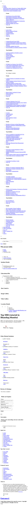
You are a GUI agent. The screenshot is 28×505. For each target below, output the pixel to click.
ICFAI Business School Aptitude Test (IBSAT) (16, 105)
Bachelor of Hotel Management (13, 128)
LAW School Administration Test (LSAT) (15, 65)
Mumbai (5, 452)
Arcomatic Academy (10, 176)
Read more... (20, 491)
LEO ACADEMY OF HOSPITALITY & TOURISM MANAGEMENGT (15, 135)
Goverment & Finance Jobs (15, 9)
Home (4, 5)
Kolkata (5, 461)
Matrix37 (8, 182)
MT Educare (8, 115)
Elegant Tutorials (9, 219)
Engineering (6, 8)
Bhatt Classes (9, 223)
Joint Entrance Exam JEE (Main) (13, 16)
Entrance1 (5, 498)
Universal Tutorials (10, 224)
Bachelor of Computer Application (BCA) (15, 168)
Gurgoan (5, 457)
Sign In (4, 233)
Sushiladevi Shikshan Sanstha (12, 136)
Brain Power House (10, 201)
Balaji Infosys (9, 54)
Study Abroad (12, 8)
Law (16, 8)
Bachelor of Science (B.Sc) (12, 194)
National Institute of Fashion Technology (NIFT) (16, 85)
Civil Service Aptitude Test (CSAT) (13, 66)
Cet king (8, 116)
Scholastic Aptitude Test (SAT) (12, 46)
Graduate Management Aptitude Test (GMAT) (16, 42)
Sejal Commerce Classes (11, 117)
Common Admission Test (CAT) (13, 101)
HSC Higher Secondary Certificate (13, 209)
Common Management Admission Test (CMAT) (16, 102)
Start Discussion (6, 227)
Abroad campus (9, 55)
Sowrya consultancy (10, 56)
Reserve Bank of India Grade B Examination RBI (16, 154)
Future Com (5, 356)
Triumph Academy (10, 33)
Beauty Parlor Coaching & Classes (13, 92)
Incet (7, 141)
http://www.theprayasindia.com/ (10, 268)
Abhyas (7, 34)
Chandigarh (5, 462)
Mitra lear (5, 380)
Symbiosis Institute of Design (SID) (13, 83)
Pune (4, 454)
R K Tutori (5, 341)
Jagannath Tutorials (10, 221)
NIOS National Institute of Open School (14, 214)
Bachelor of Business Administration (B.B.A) (15, 195)
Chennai (5, 460)
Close (4, 243)
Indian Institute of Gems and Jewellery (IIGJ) (15, 84)
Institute (5, 250)
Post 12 (5, 229)
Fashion (19, 8)
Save (2, 243)
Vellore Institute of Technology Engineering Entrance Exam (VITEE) (15, 21)
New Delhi (5, 451)
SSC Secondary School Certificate (13, 208)
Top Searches (6, 443)
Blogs (4, 434)
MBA (22, 8)
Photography (8, 170)
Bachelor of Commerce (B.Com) (13, 191)
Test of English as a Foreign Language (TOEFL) (16, 47)
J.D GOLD (8, 94)
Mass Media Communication (12, 171)
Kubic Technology (10, 181)
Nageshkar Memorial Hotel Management (15, 143)
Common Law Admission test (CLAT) (14, 68)
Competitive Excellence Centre (12, 161)
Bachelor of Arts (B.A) (11, 192)
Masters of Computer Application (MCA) (15, 167)
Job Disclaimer (6, 437)
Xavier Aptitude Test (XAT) (12, 103)
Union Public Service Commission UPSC (15, 155)
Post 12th (5, 442)
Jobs (4, 232)
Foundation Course (17, 10)
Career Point (8, 30)
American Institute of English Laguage (14, 52)
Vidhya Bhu (5, 372)
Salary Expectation (7, 228)
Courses (5, 7)
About (4, 433)
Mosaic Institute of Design (11, 31)
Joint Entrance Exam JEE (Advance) (14, 17)
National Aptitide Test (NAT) (12, 23)
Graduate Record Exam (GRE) (12, 41)
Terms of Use (6, 436)
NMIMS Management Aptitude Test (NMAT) (16, 106)
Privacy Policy (6, 435)
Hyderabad (5, 459)
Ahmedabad (5, 456)
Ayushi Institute (9, 32)
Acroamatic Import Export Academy (14, 177)
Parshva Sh (5, 364)
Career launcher (9, 114)
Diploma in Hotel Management (12, 129)
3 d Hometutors (9, 222)
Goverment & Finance (8, 475)
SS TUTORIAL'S (10, 200)
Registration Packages (8, 439)
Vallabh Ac (5, 349)
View (4, 345)
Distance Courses (7, 476)
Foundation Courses (7, 479)
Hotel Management (7, 474)
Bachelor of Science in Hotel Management (15, 124)
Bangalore (5, 455)
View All (8, 24)
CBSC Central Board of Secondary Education (16, 210)
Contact (5, 446)
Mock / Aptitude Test (7, 231)
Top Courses (9, 10)
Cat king (8, 112)
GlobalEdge (8, 57)
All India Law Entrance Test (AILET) (14, 64)
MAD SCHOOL (9, 93)
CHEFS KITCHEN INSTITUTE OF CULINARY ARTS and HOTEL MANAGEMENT (14, 139)
